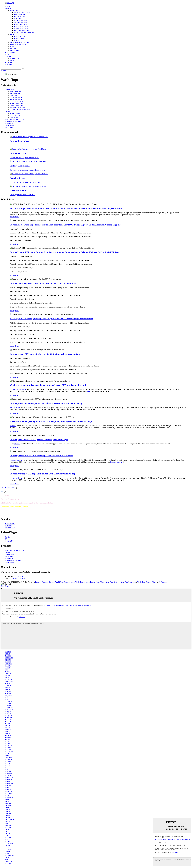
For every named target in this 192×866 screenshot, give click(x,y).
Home (7, 6)
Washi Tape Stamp (61, 582)
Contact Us (9, 62)
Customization (10, 52)
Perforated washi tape (21, 30)
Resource (8, 64)
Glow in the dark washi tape (24, 32)
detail (17, 217)
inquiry (12, 217)
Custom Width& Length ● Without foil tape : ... (26, 182)
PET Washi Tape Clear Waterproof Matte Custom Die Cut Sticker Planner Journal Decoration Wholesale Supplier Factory (66, 208)
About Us (8, 56)
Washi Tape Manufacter (128, 582)
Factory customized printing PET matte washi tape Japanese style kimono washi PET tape (51, 421)
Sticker (12, 34)
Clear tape (17, 18)
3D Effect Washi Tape (22, 12)
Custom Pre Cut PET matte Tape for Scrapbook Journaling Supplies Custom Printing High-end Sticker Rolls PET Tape (64, 252)
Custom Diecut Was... (19, 141)
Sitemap (51, 582)
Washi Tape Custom (112, 582)
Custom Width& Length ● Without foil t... (24, 158)
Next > (9, 488)
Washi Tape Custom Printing (147, 582)
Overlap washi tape (21, 28)
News (7, 54)
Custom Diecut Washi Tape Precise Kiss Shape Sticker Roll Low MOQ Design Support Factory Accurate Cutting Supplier (65, 225)
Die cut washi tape (20, 24)
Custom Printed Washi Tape (94, 582)
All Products (162, 582)
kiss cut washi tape (19, 389)
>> (13, 488)
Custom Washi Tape (76, 582)
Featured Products (41, 582)
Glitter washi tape (20, 20)
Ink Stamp (13, 48)
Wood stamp (14, 50)
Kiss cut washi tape (21, 26)
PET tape (13, 426)
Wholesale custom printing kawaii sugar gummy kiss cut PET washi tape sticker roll (48, 385)
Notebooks (13, 46)
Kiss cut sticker (19, 36)
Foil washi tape (19, 16)
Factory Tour (14, 58)
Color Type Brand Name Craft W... (22, 195)
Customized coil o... (18, 153)
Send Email (5, 586)
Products (8, 8)
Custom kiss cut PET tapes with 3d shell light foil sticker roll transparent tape (45, 354)
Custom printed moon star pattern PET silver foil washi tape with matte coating (46, 403)
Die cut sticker (19, 38)
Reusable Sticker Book (18, 44)
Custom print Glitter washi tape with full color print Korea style (39, 439)
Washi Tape (14, 10)
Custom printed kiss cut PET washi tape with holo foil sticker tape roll (41, 456)
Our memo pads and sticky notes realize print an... (27, 170)
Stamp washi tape (20, 22)
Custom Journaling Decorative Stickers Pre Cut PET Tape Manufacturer (43, 283)
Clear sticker (18, 40)
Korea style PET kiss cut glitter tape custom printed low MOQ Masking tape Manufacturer (51, 318)
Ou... (11, 145)
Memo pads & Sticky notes (19, 42)
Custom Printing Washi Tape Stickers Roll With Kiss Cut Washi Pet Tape (43, 474)
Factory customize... (19, 190)
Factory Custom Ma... (20, 166)
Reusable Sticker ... (18, 178)
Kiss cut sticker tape (17, 478)
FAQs (12, 60)
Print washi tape (19, 14)
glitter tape (16, 444)
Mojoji (89, 391)
